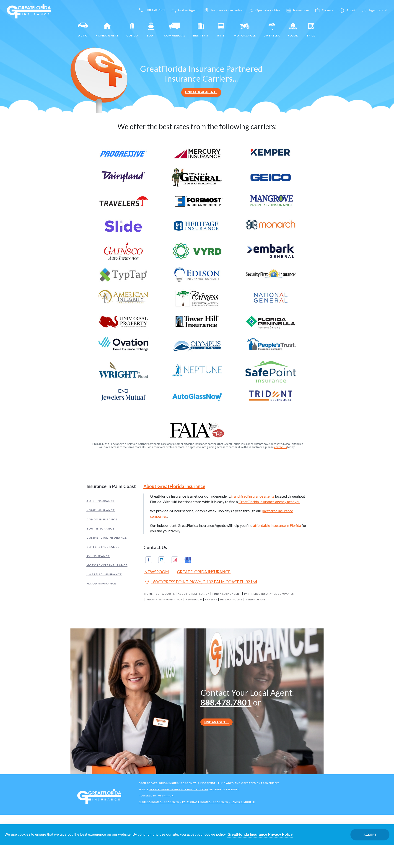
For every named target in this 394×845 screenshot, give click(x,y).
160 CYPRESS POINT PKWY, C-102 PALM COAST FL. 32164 (200, 582)
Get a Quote (165, 594)
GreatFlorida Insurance (204, 571)
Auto (83, 35)
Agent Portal (378, 10)
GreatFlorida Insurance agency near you (269, 501)
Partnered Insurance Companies (269, 594)
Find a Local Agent (227, 594)
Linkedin (161, 559)
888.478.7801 (155, 10)
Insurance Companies (226, 10)
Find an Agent (188, 10)
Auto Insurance (100, 501)
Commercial (174, 35)
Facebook (148, 559)
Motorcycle (245, 35)
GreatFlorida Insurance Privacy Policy (260, 834)
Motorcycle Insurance (106, 565)
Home (148, 594)
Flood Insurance (101, 583)
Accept (369, 835)
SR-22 (311, 35)
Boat (151, 35)
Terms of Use (256, 599)
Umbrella (272, 35)
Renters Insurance (102, 546)
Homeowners (107, 35)
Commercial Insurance (106, 537)
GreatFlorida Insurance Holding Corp (178, 789)
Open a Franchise (267, 10)
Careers (327, 10)
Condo (132, 35)
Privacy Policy (231, 599)
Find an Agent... (216, 722)
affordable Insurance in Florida (277, 525)
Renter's (200, 35)
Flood (293, 35)
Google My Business (187, 559)
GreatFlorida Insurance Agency (171, 783)
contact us (280, 447)
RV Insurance (98, 556)
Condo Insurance (101, 519)
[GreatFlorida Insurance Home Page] (29, 11)
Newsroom (301, 10)
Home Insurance (100, 510)
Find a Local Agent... (201, 92)
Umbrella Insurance (104, 574)
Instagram (174, 559)
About (350, 10)
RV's (220, 35)
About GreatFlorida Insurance (174, 486)
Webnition (166, 795)
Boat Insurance (100, 528)
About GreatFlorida (194, 594)
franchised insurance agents (252, 496)
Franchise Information (165, 599)
